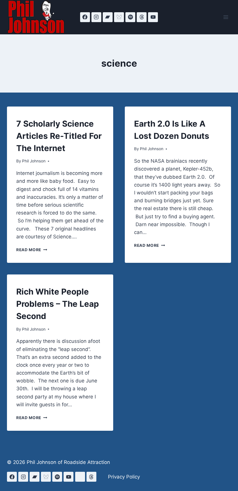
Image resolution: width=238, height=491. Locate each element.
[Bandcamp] (108, 17)
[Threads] (142, 17)
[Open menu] (225, 17)
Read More (31, 249)
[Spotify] (130, 17)
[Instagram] (96, 17)
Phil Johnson (34, 161)
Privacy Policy (124, 477)
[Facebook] (85, 17)
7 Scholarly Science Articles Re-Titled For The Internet (59, 136)
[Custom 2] (80, 477)
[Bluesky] (119, 17)
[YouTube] (153, 17)
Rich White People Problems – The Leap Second (57, 304)
